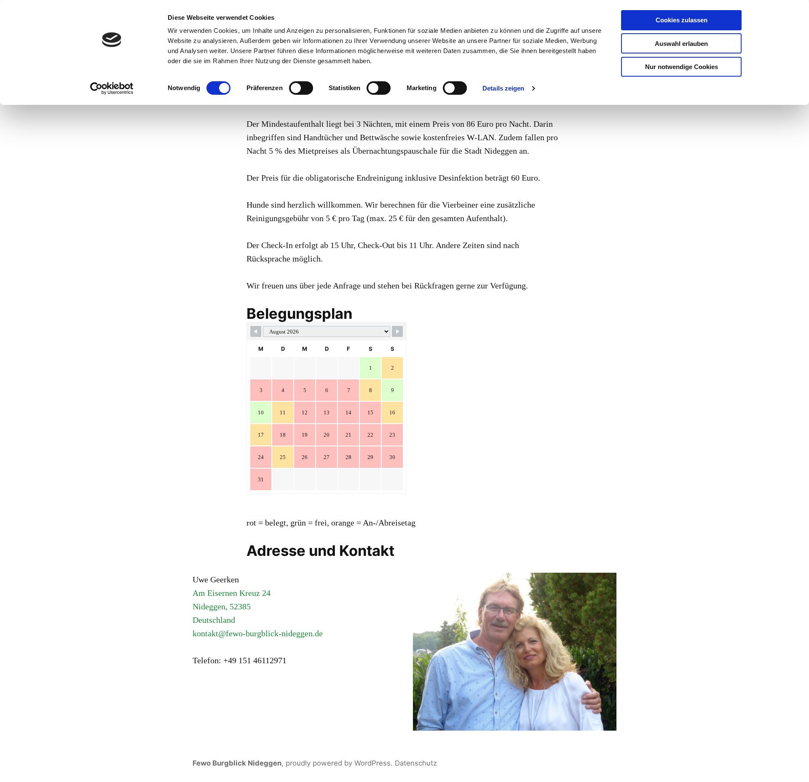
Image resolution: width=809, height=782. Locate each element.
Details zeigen (503, 88)
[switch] (301, 88)
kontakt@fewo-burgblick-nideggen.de (258, 633)
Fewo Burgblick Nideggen (237, 763)
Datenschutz (416, 763)
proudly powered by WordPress (338, 763)
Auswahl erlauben (681, 43)
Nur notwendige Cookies (681, 66)
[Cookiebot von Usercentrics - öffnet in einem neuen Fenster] (112, 88)
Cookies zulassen (681, 20)
